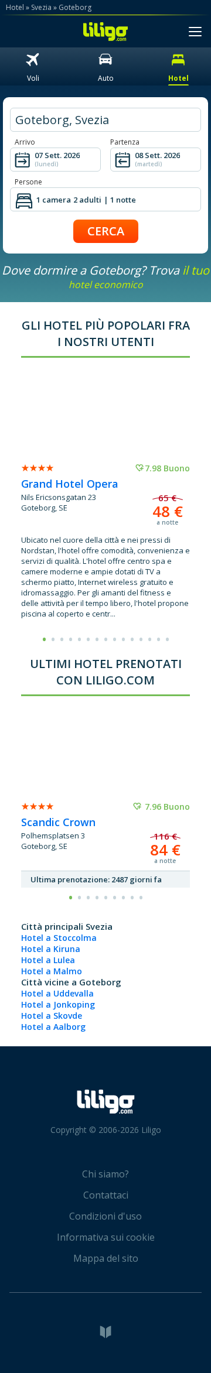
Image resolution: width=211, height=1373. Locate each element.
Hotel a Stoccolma (59, 937)
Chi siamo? (105, 1173)
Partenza (124, 142)
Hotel (15, 7)
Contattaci (105, 1195)
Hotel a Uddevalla (57, 993)
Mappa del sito (105, 1258)
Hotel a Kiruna (50, 948)
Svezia (41, 7)
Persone (28, 182)
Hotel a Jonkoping (58, 1004)
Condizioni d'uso (105, 1216)
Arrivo (25, 142)
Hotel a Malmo (51, 971)
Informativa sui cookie (106, 1237)
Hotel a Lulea (48, 959)
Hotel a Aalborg (53, 1026)
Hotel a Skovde (51, 1015)
